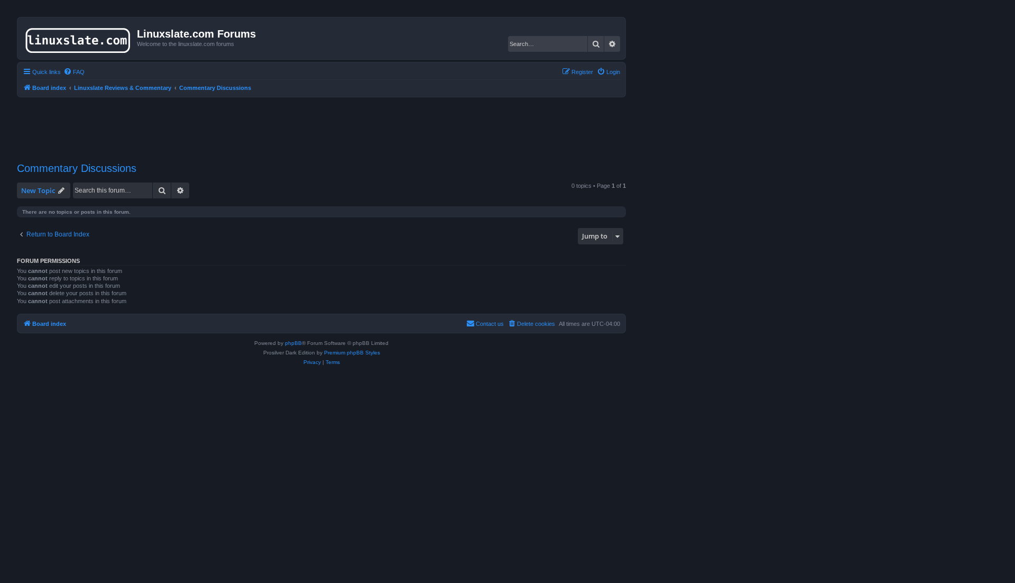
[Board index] (78, 38)
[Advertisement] (321, 123)
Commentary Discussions (76, 168)
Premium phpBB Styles (352, 353)
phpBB (293, 343)
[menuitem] (74, 72)
